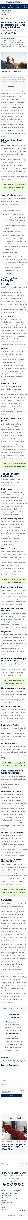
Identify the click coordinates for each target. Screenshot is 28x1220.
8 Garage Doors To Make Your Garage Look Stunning (14, 186)
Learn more (11, 86)
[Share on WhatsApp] (15, 33)
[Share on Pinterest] (12, 33)
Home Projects (17, 71)
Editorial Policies (10, 1039)
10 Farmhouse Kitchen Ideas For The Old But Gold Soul (14, 891)
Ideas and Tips (8, 10)
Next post (23, 1163)
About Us (3, 1191)
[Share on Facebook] (6, 33)
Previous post (6, 1163)
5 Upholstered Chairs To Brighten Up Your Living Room (14, 464)
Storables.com (11, 1022)
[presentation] (2, 1135)
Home (2, 10)
